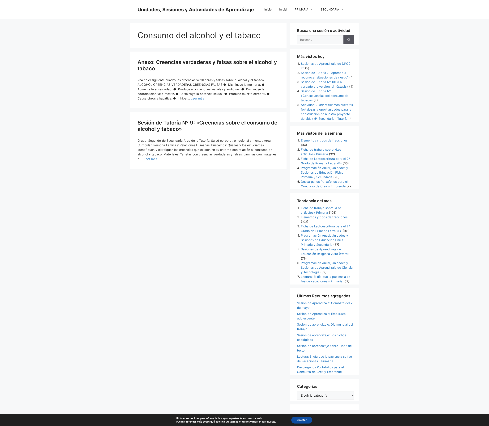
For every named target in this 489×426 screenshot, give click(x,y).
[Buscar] (348, 39)
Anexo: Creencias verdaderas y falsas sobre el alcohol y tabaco (207, 65)
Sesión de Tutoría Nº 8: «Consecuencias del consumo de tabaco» (324, 95)
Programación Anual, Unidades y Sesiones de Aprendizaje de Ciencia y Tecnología (327, 267)
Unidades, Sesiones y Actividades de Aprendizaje (196, 9)
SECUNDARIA (330, 9)
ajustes (270, 422)
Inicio (268, 9)
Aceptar (302, 420)
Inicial (283, 9)
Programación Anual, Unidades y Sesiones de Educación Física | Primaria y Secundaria (324, 172)
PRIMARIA (301, 9)
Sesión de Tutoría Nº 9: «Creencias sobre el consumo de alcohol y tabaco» (207, 126)
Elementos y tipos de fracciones (324, 140)
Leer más (197, 98)
